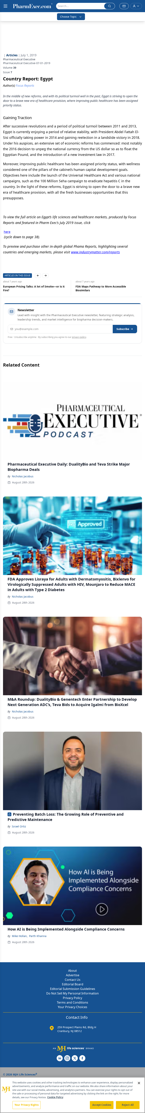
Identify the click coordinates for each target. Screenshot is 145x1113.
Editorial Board (72, 984)
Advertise (72, 975)
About (72, 970)
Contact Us (72, 980)
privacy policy (79, 337)
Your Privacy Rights (27, 1105)
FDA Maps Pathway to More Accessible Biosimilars (101, 288)
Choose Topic (68, 16)
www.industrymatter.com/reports (95, 252)
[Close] (139, 1083)
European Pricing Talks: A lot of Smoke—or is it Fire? (34, 288)
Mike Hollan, (20, 936)
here (7, 232)
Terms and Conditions (72, 1002)
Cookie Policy (55, 1097)
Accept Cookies (101, 1105)
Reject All (128, 1105)
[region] (72, 1095)
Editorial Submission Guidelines (72, 989)
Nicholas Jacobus (22, 476)
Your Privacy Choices (72, 1007)
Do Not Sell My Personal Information (72, 993)
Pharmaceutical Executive (19, 59)
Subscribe (122, 329)
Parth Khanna (37, 936)
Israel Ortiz (19, 826)
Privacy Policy (72, 998)
